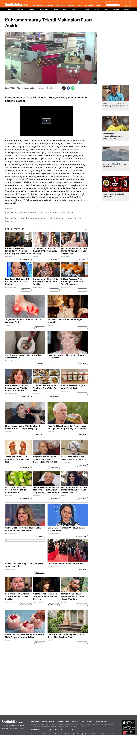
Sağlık (96, 9)
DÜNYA (60, 5)
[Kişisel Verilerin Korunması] (92, 734)
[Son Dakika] (16, 4)
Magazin (75, 721)
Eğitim (116, 9)
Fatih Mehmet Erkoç (74, 164)
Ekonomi (60, 721)
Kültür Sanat (44, 9)
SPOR (79, 5)
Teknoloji (31, 9)
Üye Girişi (126, 5)
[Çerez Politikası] (77, 734)
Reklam (12, 728)
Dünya (51, 721)
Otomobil (75, 9)
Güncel (44, 721)
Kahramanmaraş (13, 140)
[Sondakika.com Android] (128, 727)
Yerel (82, 721)
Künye (22, 728)
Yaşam (86, 9)
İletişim (17, 728)
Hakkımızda (5, 728)
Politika (10, 9)
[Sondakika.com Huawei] (128, 732)
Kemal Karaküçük (46, 179)
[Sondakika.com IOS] (128, 722)
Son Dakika (35, 721)
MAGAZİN (89, 5)
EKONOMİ (70, 5)
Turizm (106, 9)
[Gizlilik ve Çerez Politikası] (63, 734)
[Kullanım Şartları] (36, 734)
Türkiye (27, 182)
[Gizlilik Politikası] (48, 734)
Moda (65, 9)
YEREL (98, 5)
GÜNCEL (49, 5)
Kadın (56, 9)
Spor (67, 721)
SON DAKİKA (37, 5)
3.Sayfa (126, 9)
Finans (20, 9)
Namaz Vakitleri (100, 721)
